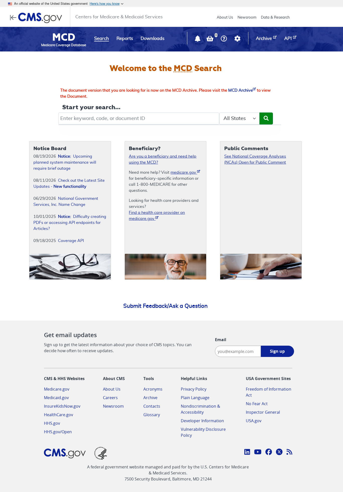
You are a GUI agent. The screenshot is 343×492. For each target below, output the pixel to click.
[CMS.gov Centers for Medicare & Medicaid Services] (37, 18)
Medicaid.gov (56, 397)
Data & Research (275, 17)
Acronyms (152, 389)
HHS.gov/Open (58, 432)
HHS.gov (52, 423)
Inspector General (263, 412)
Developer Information (202, 420)
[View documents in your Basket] (210, 40)
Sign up (277, 351)
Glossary (151, 414)
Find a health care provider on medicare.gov (157, 216)
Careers (110, 397)
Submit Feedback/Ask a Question (165, 306)
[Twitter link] (279, 452)
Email (220, 339)
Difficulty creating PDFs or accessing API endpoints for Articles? (69, 223)
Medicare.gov (56, 389)
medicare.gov (183, 172)
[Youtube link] (257, 452)
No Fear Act (257, 403)
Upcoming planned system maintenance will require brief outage (64, 162)
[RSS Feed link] (289, 452)
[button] (198, 40)
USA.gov (253, 420)
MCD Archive (240, 90)
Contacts (151, 406)
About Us (225, 17)
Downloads (152, 38)
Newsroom (247, 17)
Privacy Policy (193, 389)
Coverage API (71, 241)
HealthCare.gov (58, 414)
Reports (125, 38)
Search (101, 38)
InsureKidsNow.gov (62, 406)
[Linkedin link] (247, 452)
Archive (150, 397)
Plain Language (195, 397)
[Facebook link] (268, 452)
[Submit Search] (266, 118)
